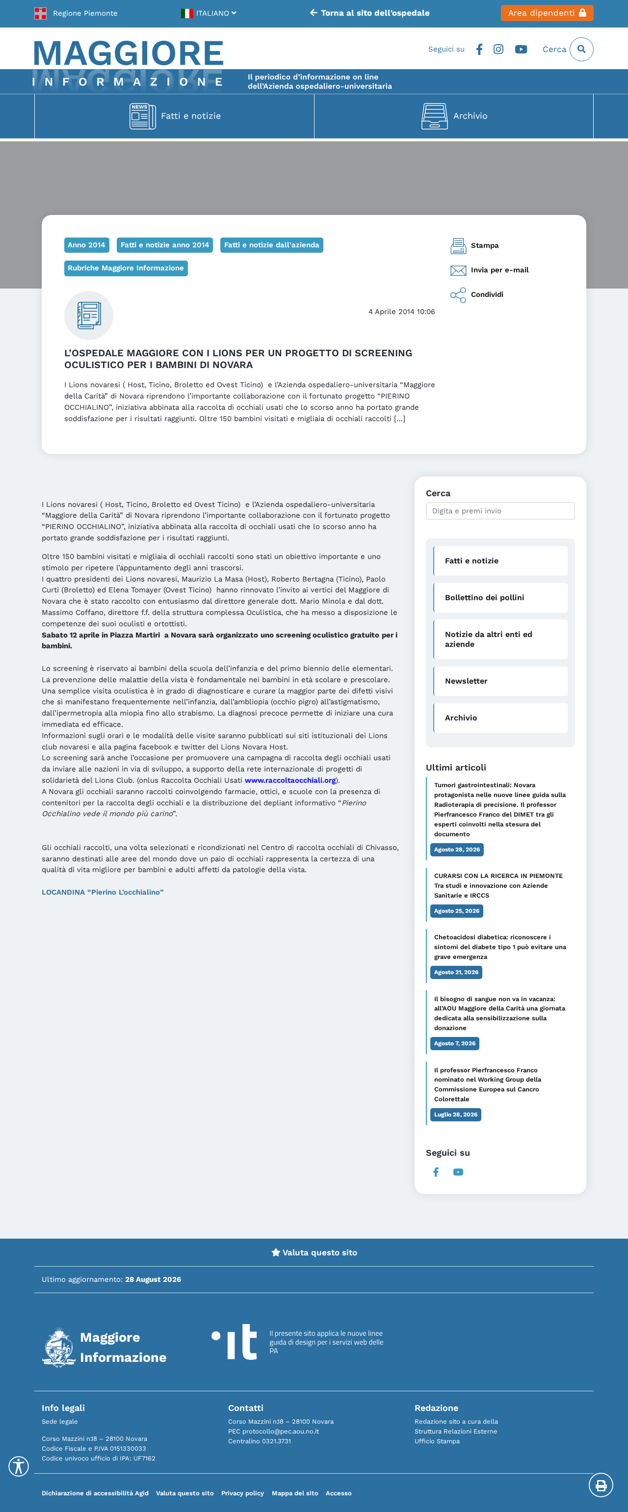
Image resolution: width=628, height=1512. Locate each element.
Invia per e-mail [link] (500, 269)
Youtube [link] (521, 49)
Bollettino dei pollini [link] (484, 597)
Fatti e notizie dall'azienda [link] (271, 244)
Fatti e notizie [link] (191, 115)
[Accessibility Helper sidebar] (18, 1466)
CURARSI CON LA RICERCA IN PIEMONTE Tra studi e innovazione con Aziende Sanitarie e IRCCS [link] (498, 885)
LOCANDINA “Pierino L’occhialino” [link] (103, 892)
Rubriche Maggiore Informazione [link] (126, 268)
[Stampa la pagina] (601, 1485)
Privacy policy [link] (242, 1493)
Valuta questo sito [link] (319, 1252)
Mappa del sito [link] (295, 1493)
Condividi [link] (487, 294)
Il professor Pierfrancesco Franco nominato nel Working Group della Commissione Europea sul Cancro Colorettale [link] (487, 1084)
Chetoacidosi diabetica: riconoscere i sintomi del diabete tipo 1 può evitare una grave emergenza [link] (500, 946)
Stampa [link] (485, 245)
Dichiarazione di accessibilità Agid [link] (95, 1493)
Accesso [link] (339, 1493)
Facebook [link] (479, 49)
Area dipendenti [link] (541, 13)
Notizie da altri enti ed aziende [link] (488, 639)
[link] (76, 13)
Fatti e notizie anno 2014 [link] (165, 244)
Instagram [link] (498, 49)
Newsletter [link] (466, 681)
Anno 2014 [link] (86, 244)
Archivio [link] (470, 115)
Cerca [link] (556, 49)
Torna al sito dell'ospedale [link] (375, 13)
